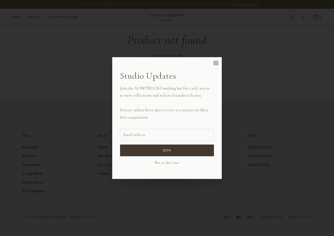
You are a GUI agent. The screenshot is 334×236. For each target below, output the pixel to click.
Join (167, 150)
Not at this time (167, 162)
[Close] (216, 63)
